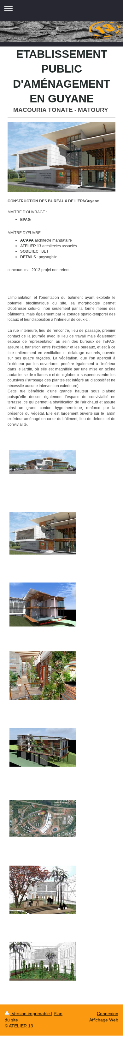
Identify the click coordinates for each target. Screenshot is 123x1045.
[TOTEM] (42, 961)
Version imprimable (30, 1013)
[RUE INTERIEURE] (42, 675)
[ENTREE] (42, 533)
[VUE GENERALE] (42, 462)
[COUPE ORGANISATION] (42, 604)
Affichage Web (103, 1019)
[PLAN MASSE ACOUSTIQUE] (42, 818)
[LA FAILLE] (42, 747)
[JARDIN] (42, 890)
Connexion (107, 1013)
